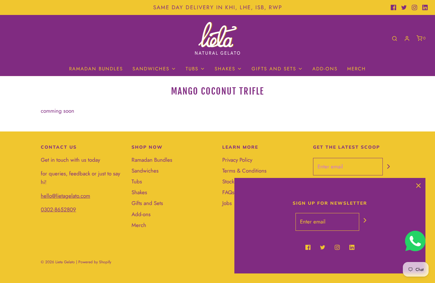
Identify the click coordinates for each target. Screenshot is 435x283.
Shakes (139, 192)
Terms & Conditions (244, 170)
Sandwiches (145, 170)
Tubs (137, 181)
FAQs (228, 192)
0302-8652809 (58, 209)
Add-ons (325, 68)
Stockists (231, 181)
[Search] (394, 38)
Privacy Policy (237, 160)
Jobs (227, 203)
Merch (356, 68)
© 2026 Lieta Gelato (58, 262)
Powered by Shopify (94, 262)
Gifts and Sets (147, 203)
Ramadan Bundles (96, 68)
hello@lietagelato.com (65, 196)
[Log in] (407, 38)
